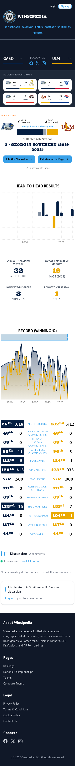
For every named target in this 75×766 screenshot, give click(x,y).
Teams (7, 677)
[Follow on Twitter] (37, 63)
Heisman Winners (37, 497)
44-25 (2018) (57, 276)
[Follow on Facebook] (31, 63)
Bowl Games (37, 460)
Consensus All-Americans (37, 488)
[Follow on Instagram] (44, 63)
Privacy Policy (11, 703)
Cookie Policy (11, 715)
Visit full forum (31, 561)
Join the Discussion (17, 159)
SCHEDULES (64, 27)
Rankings (9, 666)
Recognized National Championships (37, 442)
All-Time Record (37, 423)
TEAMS (39, 27)
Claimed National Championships (37, 433)
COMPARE (50, 27)
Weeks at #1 (37, 534)
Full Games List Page (52, 159)
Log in (9, 598)
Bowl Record (37, 479)
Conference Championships (37, 451)
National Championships (18, 672)
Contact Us (10, 721)
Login (53, 6)
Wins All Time (37, 469)
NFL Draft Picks (37, 506)
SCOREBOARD (12, 27)
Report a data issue (39, 167)
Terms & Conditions (16, 709)
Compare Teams (13, 683)
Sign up (65, 6)
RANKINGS (27, 27)
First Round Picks (38, 515)
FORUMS (37, 32)
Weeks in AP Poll (37, 525)
